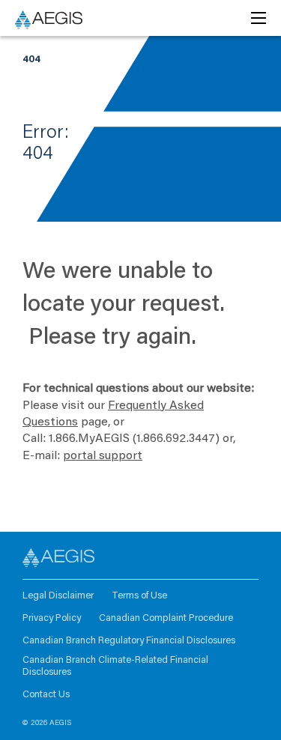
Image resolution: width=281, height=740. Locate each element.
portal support (102, 456)
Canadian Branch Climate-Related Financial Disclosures (115, 666)
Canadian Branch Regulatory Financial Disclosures (128, 641)
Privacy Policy (51, 618)
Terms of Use (139, 596)
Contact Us (46, 695)
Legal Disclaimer (58, 596)
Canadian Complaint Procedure (166, 618)
